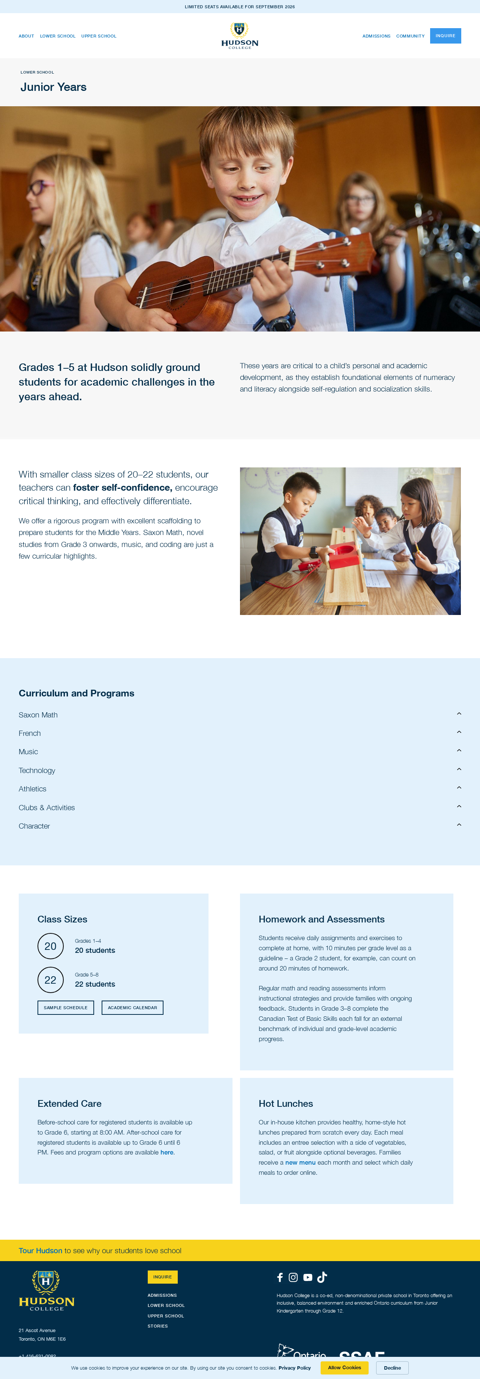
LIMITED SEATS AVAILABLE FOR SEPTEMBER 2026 (240, 6)
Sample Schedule (66, 1007)
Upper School (98, 35)
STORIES (158, 1325)
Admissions (377, 35)
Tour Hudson (41, 1250)
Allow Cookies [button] (344, 1367)
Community (410, 35)
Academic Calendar (133, 1007)
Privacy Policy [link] (295, 1368)
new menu (301, 1162)
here (166, 1152)
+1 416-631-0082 (37, 1356)
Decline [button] (392, 1368)
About (26, 35)
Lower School (58, 35)
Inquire (446, 35)
